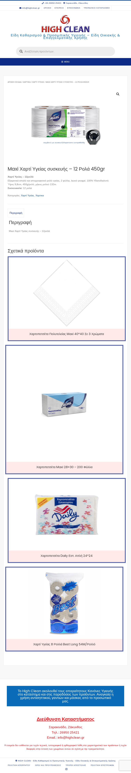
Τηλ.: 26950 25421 (65, 732)
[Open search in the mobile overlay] (65, 51)
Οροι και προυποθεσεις (48, 765)
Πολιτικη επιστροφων (102, 765)
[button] (118, 94)
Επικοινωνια (73, 8)
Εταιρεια (59, 8)
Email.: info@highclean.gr (65, 737)
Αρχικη (47, 8)
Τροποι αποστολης (76, 765)
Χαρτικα (27, 82)
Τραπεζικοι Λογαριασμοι (97, 8)
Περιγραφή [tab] (16, 212)
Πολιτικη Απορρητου (19, 765)
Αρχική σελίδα (14, 82)
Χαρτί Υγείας (38, 82)
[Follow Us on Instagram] (66, 769)
